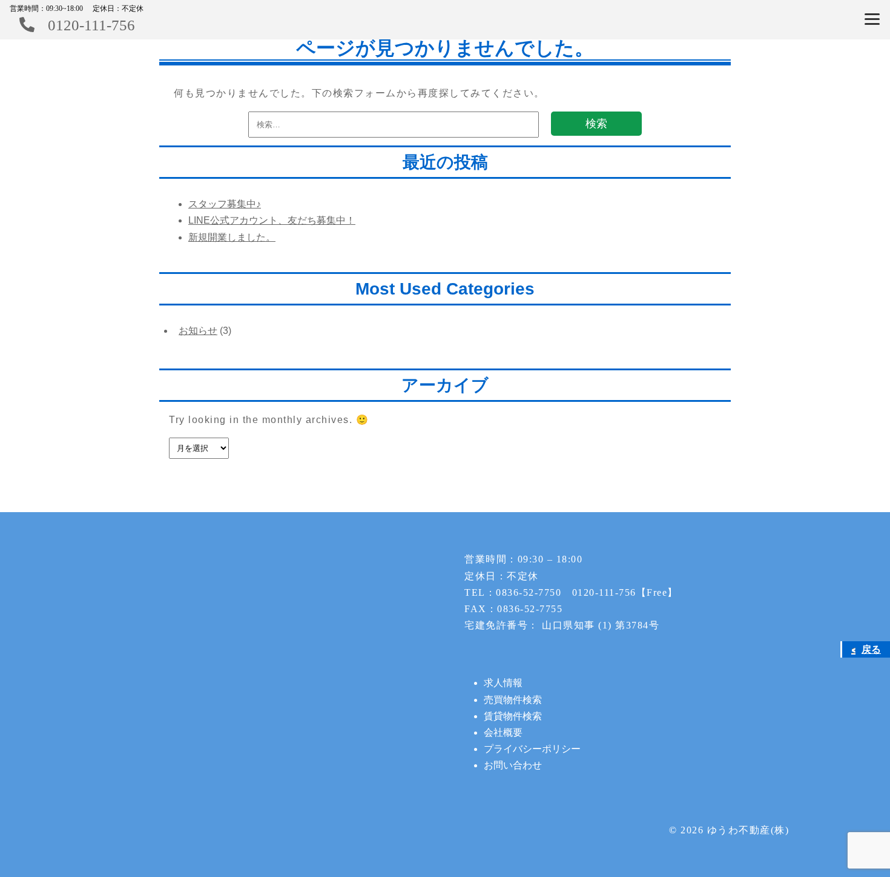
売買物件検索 (513, 700)
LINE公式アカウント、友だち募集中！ (271, 220)
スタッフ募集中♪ (224, 204)
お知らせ (198, 330)
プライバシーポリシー (532, 749)
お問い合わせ (513, 765)
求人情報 (503, 683)
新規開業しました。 (231, 237)
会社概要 (503, 732)
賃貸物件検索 (513, 716)
